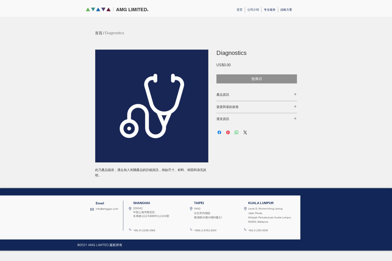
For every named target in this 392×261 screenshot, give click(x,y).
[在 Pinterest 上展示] (228, 132)
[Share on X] (245, 132)
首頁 (98, 33)
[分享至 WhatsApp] (236, 132)
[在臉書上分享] (219, 132)
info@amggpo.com (107, 208)
